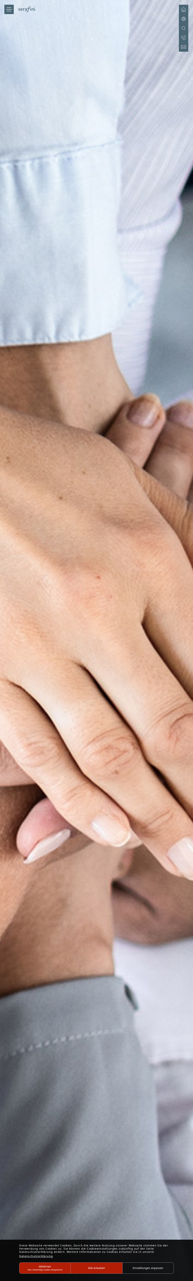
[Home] (183, 9)
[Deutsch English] (183, 18)
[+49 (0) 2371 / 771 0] (183, 37)
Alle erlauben (96, 1268)
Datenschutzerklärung (36, 1256)
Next (189, 642)
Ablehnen (45, 1268)
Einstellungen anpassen (148, 1268)
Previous (4, 642)
